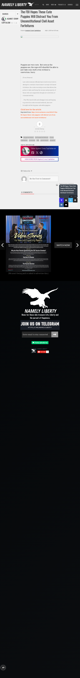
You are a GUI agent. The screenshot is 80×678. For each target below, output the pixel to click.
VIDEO (53, 5)
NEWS (47, 5)
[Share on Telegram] (75, 200)
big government (29, 137)
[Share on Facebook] (61, 205)
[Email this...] (66, 205)
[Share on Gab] (66, 200)
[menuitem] (43, 4)
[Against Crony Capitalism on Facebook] (12, 23)
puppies (52, 140)
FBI (38, 140)
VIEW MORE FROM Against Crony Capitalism (39, 159)
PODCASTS (61, 5)
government (44, 140)
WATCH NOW (63, 245)
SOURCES (70, 5)
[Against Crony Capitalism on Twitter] (14, 23)
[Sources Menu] (77, 4)
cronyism (32, 140)
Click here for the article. (31, 109)
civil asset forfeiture (41, 137)
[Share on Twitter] (70, 200)
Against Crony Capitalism (10, 20)
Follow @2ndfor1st (40, 343)
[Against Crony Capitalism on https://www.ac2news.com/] (16, 23)
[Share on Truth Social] (61, 200)
